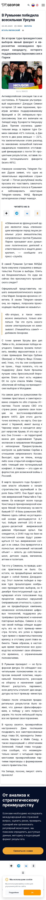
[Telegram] (17, 213)
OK (32, 892)
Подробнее (14, 892)
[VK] (27, 213)
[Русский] (33, 5)
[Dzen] (6, 213)
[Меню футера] (23, 873)
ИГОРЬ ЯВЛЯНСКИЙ (11, 30)
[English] (37, 5)
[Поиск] (29, 5)
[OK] (37, 213)
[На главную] (10, 5)
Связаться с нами (23, 851)
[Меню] (43, 5)
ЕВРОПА (28, 26)
